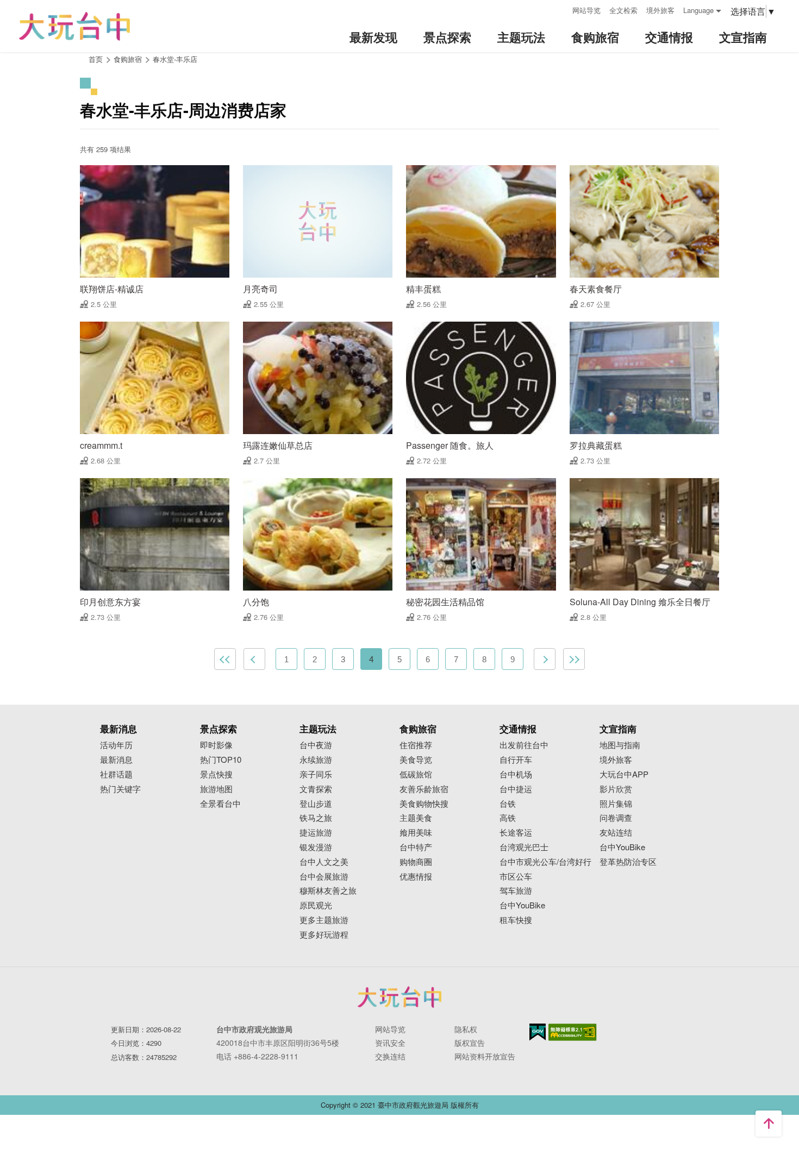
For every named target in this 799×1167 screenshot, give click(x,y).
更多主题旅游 (323, 920)
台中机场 (516, 774)
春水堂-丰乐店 (175, 59)
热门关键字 (120, 789)
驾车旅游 (516, 890)
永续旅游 (315, 759)
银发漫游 (315, 847)
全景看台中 (220, 803)
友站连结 (616, 832)
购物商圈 (416, 862)
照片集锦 (616, 803)
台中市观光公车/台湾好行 (545, 862)
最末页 (574, 659)
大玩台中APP (624, 774)
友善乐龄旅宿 (424, 789)
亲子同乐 (315, 774)
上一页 (254, 659)
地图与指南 (620, 745)
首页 (96, 59)
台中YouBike (522, 905)
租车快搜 (516, 920)
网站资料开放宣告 (484, 1056)
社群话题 (116, 774)
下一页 (544, 659)
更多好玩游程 (323, 934)
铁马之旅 (315, 818)
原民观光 (315, 905)
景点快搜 (216, 774)
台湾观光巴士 (524, 847)
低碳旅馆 (416, 774)
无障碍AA (572, 1032)
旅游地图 (216, 789)
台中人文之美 (323, 862)
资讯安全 (390, 1042)
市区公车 (516, 876)
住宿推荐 (416, 745)
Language (698, 10)
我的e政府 (537, 1032)
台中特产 (416, 847)
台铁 (508, 803)
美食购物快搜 (424, 803)
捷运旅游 (315, 832)
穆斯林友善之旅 (328, 890)
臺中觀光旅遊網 (74, 26)
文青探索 (315, 789)
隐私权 (465, 1029)
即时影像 (216, 745)
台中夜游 (315, 745)
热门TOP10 (220, 759)
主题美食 (416, 818)
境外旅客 (660, 10)
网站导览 (586, 10)
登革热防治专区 (628, 862)
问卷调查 (616, 818)
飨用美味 (416, 832)
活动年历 (116, 745)
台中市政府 (399, 997)
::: (560, 9)
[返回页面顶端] (769, 1123)
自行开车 (516, 759)
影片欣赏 (616, 789)
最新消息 (116, 759)
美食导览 (416, 759)
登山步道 (315, 803)
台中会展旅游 (323, 876)
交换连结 (390, 1056)
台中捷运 (516, 789)
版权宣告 (469, 1042)
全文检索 (623, 10)
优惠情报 (416, 876)
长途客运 (516, 832)
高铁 (508, 818)
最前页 (225, 659)
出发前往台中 (524, 745)
